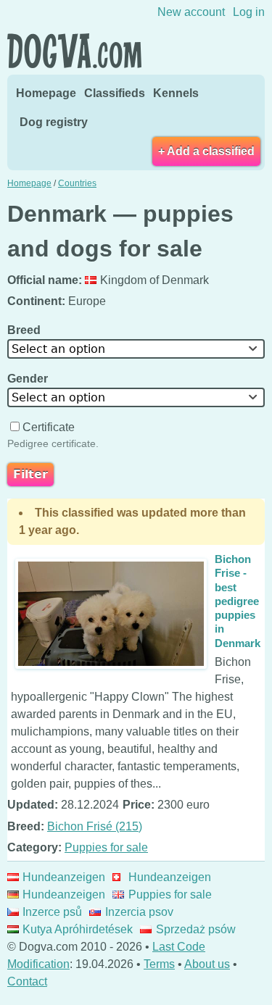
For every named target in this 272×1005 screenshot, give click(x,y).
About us (207, 964)
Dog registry (54, 122)
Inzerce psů (52, 912)
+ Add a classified (206, 151)
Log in (249, 12)
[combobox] (136, 349)
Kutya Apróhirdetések (77, 929)
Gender (29, 378)
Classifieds (114, 93)
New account (191, 12)
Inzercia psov (139, 912)
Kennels (176, 93)
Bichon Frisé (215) (94, 826)
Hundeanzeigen (63, 877)
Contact (27, 981)
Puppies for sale (106, 847)
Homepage (46, 93)
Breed (25, 330)
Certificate (49, 427)
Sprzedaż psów (195, 929)
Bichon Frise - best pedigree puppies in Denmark (237, 601)
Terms (159, 964)
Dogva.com (74, 50)
